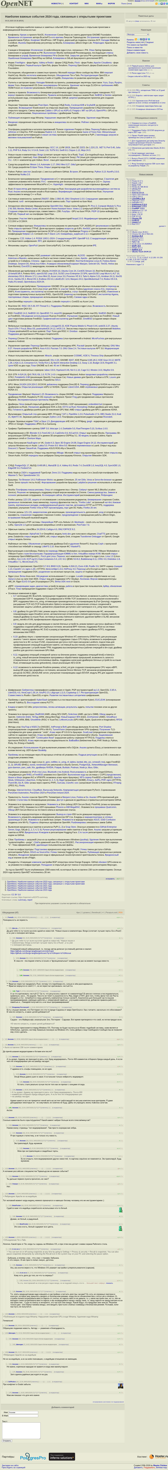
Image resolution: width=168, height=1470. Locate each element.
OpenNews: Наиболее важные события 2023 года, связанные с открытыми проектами (46, 882)
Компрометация (71, 790)
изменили (36, 862)
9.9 (48, 566)
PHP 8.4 (17, 150)
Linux (137, 21)
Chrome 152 (137, 218)
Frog (74, 397)
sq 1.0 (96, 690)
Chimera (35, 261)
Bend (46, 160)
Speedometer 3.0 (31, 475)
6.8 (34, 374)
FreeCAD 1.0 (48, 433)
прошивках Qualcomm (105, 807)
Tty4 (17, 991)
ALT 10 (115, 273)
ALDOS (81, 255)
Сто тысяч (83, 832)
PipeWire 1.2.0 (76, 414)
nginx (109, 780)
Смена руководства (97, 492)
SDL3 (57, 380)
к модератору (55, 917)
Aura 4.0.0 (45, 348)
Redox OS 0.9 (110, 279)
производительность (75, 512)
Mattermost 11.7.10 (139, 210)
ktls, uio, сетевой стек (94, 762)
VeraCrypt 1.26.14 (29, 692)
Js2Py (97, 780)
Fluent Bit (12, 783)
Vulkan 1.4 (30, 238)
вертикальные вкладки (27, 505)
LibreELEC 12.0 (61, 279)
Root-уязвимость (78, 772)
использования (41, 316)
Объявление (34, 544)
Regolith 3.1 (111, 363)
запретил (73, 98)
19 (69, 147)
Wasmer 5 (12, 475)
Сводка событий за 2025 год (139, 76)
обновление (116, 586)
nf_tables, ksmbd (75, 762)
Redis (67, 105)
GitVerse (12, 132)
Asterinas (12, 258)
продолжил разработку (97, 374)
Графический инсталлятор (56, 319)
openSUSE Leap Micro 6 (100, 273)
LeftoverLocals (66, 720)
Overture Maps (34, 438)
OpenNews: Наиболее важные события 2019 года (29, 890)
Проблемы (13, 755)
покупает (108, 72)
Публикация (14, 118)
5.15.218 (136, 260)
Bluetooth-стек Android (58, 772)
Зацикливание (106, 735)
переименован (84, 445)
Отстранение (93, 37)
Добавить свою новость (137, 53)
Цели (10, 365)
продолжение (113, 775)
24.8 (43, 529)
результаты (71, 707)
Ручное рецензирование (55, 830)
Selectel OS (94, 264)
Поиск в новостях (135, 47)
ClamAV (70, 783)
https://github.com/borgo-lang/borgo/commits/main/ (32, 951)
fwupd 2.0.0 (77, 218)
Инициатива (68, 78)
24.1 (26, 384)
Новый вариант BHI (70, 717)
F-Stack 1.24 (54, 234)
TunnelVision (59, 729)
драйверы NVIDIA (44, 767)
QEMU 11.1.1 (137, 212)
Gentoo (108, 95)
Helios (111, 264)
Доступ (60, 800)
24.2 (31, 384)
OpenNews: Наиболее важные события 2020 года (29, 888)
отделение (69, 129)
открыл (78, 410)
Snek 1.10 (44, 150)
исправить (110, 879)
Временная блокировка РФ (42, 55)
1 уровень (86, 912)
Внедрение (23, 855)
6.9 (14, 624)
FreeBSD (38, 775)
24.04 (51, 271)
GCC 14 (54, 147)
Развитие (54, 695)
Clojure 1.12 (74, 150)
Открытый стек (29, 414)
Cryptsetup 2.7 (73, 692)
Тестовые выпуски (86, 348)
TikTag (35, 717)
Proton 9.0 (53, 445)
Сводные (149, 42)
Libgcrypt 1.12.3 (138, 201)
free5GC (87, 228)
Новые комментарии (136, 50)
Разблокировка (78, 822)
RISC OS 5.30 (28, 306)
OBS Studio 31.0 (108, 414)
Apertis (84, 258)
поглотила (31, 75)
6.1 (92, 360)
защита (35, 500)
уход (101, 512)
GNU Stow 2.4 (69, 348)
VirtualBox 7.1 (14, 562)
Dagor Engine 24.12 (86, 443)
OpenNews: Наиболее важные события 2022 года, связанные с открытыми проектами (46, 884)
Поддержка (56, 306)
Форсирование (48, 482)
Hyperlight (58, 184)
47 (73, 360)
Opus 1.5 (45, 421)
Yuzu (105, 82)
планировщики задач (25, 586)
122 (25, 500)
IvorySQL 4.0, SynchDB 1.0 (107, 465)
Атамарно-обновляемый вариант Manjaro (67, 264)
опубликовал (91, 387)
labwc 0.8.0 (49, 370)
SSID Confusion (108, 820)
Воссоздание (33, 702)
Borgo (40, 155)
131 (30, 512)
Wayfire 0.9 (108, 370)
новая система (49, 135)
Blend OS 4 (32, 279)
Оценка (106, 182)
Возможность (33, 92)
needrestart (41, 765)
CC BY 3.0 (16, 895)
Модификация (91, 218)
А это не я (15, 1249)
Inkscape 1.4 (56, 428)
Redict (50, 63)
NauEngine (32, 443)
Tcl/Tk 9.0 (54, 150)
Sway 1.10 (87, 363)
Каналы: (130, 40)
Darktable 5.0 (69, 428)
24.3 (35, 384)
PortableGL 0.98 (22, 377)
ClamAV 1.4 (18, 569)
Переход (72, 65)
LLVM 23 (135, 220)
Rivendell (107, 417)
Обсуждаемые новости (146, 118)
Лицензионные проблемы (44, 113)
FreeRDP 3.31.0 (138, 208)
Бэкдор (11, 707)
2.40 (62, 199)
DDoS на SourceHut (39, 852)
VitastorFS (75, 546)
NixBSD (102, 313)
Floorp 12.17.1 (137, 181)
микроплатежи (40, 512)
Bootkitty (42, 750)
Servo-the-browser (103, 480)
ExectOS (26, 266)
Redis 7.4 (77, 465)
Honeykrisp (82, 407)
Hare (35, 157)
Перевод (12, 338)
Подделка (100, 738)
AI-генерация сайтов (52, 495)
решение (92, 482)
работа (69, 586)
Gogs (17, 830)
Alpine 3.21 (95, 276)
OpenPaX (33, 245)
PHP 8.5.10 (136, 216)
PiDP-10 (95, 211)
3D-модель (83, 435)
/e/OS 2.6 (60, 329)
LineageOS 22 (57, 326)
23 (83, 147)
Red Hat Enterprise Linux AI (89, 261)
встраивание (14, 518)
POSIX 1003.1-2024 (45, 238)
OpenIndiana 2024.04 (34, 282)
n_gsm (46, 762)
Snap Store (70, 827)
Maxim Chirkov (160, 1465)
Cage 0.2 (85, 370)
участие (65, 289)
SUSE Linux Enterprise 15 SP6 (72, 273)
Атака (52, 732)
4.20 (71, 566)
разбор (84, 839)
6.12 (15, 667)
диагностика (42, 586)
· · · (44, 917)
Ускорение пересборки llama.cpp (149, 106)
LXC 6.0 (62, 559)
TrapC (81, 155)
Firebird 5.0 (26, 468)
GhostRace (111, 717)
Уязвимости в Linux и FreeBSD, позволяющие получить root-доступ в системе (143, 125)
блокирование (94, 500)
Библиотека (28, 690)
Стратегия (109, 179)
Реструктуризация (89, 75)
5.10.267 (144, 260)
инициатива (60, 122)
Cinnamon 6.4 (30, 363)
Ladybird (82, 482)
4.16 (24, 374)
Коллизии (84, 579)
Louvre (113, 377)
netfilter (54, 762)
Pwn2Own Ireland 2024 (58, 793)
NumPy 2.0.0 (113, 172)
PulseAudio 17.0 (91, 414)
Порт (68, 201)
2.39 (57, 199)
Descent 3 (13, 448)
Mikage (60, 453)
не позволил (27, 88)
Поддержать (149, 1467)
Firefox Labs (85, 502)
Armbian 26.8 (137, 236)
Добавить (138, 1467)
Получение (104, 729)
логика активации (56, 707)
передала (33, 455)
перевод (54, 502)
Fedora (80, 797)
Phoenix (60, 807)
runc (77, 783)
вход (143, 1)
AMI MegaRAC (73, 807)
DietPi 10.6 (136, 246)
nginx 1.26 (30, 569)
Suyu (111, 82)
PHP (103, 780)
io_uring (62, 762)
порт (46, 289)
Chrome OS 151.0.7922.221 (142, 234)
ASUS (96, 820)
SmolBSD (87, 319)
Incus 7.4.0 (136, 185)
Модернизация (112, 348)
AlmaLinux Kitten (38, 264)
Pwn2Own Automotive (18, 793)
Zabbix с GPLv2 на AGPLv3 (58, 110)
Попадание (46, 865)
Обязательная (109, 132)
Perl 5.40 (110, 147)
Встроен (74, 172)
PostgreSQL (85, 765)
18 (66, 147)
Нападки (105, 40)
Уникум (15, 1184)
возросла (69, 228)
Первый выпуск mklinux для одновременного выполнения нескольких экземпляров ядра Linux (144, 68)
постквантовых (66, 695)
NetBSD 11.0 (137, 250)
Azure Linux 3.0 (58, 276)
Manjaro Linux (69, 797)
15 (42, 326)
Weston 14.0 (96, 370)
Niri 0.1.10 (75, 370)
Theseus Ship (97, 356)
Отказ (91, 50)
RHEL (29, 775)
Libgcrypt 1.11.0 (58, 692)
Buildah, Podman (70, 767)
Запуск (11, 579)
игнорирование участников (101, 1402)
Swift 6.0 (64, 150)
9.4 (20, 273)
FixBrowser (41, 480)
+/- (103, 912)
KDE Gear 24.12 (106, 360)
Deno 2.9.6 (136, 191)
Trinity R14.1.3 (45, 363)
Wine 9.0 (63, 445)
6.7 (31, 374)
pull (142, 261)
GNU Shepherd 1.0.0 (75, 199)
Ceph (100, 544)
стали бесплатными (33, 554)
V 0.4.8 (35, 150)
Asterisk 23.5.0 (138, 193)
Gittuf (73, 164)
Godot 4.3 (49, 443)
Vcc (10, 160)
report (29, 900)
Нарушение (50, 118)
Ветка (22, 576)
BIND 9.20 (56, 566)
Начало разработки (22, 348)
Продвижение (47, 179)
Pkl (78, 157)
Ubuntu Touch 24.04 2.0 (141, 252)
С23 (22, 238)
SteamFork (31, 448)
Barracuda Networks (52, 790)
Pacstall (80, 346)
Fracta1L (11, 917)
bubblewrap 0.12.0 (139, 205)
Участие (23, 218)
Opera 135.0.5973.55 (140, 195)
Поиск (123, 3)
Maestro (23, 258)
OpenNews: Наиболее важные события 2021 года (29, 886)
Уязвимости (33, 820)
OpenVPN (101, 110)
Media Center (31, 208)
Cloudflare (37, 790)
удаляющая (42, 845)
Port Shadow (105, 727)
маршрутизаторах (93, 817)
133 (29, 500)
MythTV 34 (17, 417)
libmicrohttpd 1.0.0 (54, 569)
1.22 (91, 147)
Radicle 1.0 (50, 132)
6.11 (15, 655)
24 (25, 473)
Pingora (84, 231)
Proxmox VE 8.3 (74, 276)
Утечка (83, 849)
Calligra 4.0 (51, 529)
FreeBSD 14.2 (20, 313)
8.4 (38, 465)
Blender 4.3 (35, 433)
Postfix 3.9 (94, 566)
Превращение (44, 286)
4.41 (20, 374)
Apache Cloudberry (103, 63)
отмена (109, 53)
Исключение (51, 35)
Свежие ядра (80, 297)
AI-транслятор (20, 189)
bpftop (106, 586)
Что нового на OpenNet (137, 45)
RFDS (119, 720)
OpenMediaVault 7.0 (93, 279)
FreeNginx (20, 63)
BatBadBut (74, 740)
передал (71, 72)
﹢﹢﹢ (39, 917)
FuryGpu (66, 211)
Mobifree (116, 329)
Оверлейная (47, 522)
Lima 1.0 (109, 556)
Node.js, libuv (86, 767)
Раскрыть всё (111, 912)
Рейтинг (85, 122)
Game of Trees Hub (92, 132)
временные (13, 502)
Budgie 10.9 (98, 363)
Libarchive (30, 780)
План (33, 365)
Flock (77, 63)
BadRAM (39, 714)
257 (47, 199)
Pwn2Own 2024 (37, 793)
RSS (120, 912)
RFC (40, 241)
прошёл (24, 482)
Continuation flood (45, 738)
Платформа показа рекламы (30, 490)
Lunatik (79, 576)
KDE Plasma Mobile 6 (75, 326)
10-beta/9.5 (13, 273)
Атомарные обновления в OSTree (149, 109)
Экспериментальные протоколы (33, 400)
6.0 (89, 360)
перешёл (27, 301)
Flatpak (57, 767)
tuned (32, 765)
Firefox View (36, 508)
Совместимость (15, 695)
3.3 (111, 690)
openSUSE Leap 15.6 (47, 273)
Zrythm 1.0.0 (55, 417)
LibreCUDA (73, 387)
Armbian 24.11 (108, 276)
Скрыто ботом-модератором (54, 970)
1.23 (96, 147)
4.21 (75, 566)
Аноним (19, 938)
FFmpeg (117, 783)
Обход (102, 714)
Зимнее (111, 492)
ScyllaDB (90, 105)
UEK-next (65, 581)
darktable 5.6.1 (137, 203)
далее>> (162, 226)
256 (43, 199)
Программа (111, 433)
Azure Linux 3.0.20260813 (142, 244)
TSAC (36, 421)
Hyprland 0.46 (62, 370)
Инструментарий (105, 443)
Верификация (65, 191)
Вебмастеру (161, 1467)
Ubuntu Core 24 (68, 271)
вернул (11, 95)
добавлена (52, 384)
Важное (146, 61)
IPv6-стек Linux (39, 772)
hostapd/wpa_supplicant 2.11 (74, 234)
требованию (107, 85)
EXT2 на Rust (69, 407)
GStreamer (20, 780)
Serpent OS (23, 264)
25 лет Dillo (80, 480)
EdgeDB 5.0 (14, 468)
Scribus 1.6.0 (101, 428)
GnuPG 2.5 (44, 692)
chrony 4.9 (136, 189)
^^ (36, 928)
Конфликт (35, 40)
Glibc (95, 767)
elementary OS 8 (16, 276)
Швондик (12, 1333)
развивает (46, 255)
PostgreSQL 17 (22, 465)
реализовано (102, 226)
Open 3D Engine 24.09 (65, 443)
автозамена (80, 505)
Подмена (33, 822)
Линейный (96, 912)
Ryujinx (118, 82)
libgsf (61, 780)
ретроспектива (40, 707)
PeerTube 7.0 (83, 525)
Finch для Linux (48, 556)
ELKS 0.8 (26, 581)
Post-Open (43, 105)
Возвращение (25, 108)
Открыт (47, 167)
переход (112, 286)
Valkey (42, 63)
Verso (89, 480)
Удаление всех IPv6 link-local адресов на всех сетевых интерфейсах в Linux (147, 102)
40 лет (57, 365)
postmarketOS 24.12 (45, 329)
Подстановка (41, 849)
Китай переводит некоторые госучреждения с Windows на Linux (142, 154)
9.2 (78, 559)
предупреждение (70, 515)
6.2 (95, 360)
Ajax (78, 912)
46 (70, 360)
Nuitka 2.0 (25, 174)
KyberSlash (42, 700)
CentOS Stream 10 (86, 271)
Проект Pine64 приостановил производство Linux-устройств (141, 137)
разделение (44, 572)
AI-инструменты (22, 291)
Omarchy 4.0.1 (137, 238)
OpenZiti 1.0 (20, 525)
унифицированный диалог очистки (56, 505)
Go (87, 797)
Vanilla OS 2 (20, 279)
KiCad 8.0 (73, 433)
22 (81, 147)
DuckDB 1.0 (88, 465)
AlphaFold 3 (35, 534)
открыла (18, 228)
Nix (33, 767)
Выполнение (50, 53)
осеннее (12, 495)
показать (109, 1283)
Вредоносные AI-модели (37, 832)
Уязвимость (52, 804)
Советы (146, 85)
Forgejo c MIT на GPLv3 (83, 110)
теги (129, 3)
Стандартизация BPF (66, 238)
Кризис (23, 35)
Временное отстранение (20, 37)
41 (34, 273)
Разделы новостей (135, 42)
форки (11, 85)
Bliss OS (31, 329)
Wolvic (50, 480)
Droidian (74, 331)
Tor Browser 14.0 (27, 480)
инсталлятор (37, 291)
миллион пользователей (20, 137)
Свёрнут (83, 490)
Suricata (61, 783)
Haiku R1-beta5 (15, 282)
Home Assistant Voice (61, 208)
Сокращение (92, 199)
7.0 (62, 414)
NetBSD (99, 95)
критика (59, 37)
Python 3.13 (100, 172)
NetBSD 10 (33, 313)
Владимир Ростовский (20, 1007)
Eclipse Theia (36, 167)
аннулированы (50, 85)
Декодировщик (58, 421)
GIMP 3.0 (44, 428)
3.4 (114, 690)
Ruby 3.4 (26, 150)
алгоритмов (80, 695)
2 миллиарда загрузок (106, 135)
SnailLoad (88, 732)
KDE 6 (86, 356)
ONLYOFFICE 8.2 (66, 529)
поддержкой (34, 473)
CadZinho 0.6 (61, 433)
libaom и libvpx (15, 777)
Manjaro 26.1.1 (137, 240)
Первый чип (23, 214)
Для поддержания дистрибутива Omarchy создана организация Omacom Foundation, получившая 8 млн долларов (146, 143)
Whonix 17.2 (30, 276)
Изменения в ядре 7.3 (135, 264)
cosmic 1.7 (136, 222)
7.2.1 (134, 258)
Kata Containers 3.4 (47, 559)
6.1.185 (129, 260)
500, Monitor (18, 208)
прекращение (36, 297)
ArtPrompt (55, 727)
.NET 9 (102, 147)
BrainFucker (16, 1205)
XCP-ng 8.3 (32, 559)
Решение (21, 492)
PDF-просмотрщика (53, 508)
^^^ (39, 928)
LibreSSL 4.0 (14, 692)
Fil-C (43, 182)
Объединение (63, 75)
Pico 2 (94, 206)
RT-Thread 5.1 (43, 306)
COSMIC (78, 356)
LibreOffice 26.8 (138, 199)
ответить (33, 917)
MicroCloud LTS (29, 562)
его (53, 37)
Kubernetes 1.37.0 (139, 206)
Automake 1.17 (48, 164)
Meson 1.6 (35, 164)
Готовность (18, 410)
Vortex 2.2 (77, 208)
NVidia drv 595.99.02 (140, 187)
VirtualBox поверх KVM (89, 554)
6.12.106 (152, 258)
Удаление (74, 85)
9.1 (45, 465)
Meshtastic (79, 522)
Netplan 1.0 (28, 234)
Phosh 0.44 (92, 326)
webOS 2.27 (104, 326)
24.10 (57, 271)
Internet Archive (24, 790)
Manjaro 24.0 (76, 279)
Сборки (11, 331)
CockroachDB (77, 105)
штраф (25, 55)
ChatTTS (101, 534)
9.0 (42, 465)
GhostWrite (35, 720)
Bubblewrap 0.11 (89, 559)
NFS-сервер (86, 777)
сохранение (26, 515)
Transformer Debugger (90, 536)
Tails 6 (86, 276)
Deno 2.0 (56, 473)
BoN (65, 727)
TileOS (104, 264)
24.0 (21, 384)
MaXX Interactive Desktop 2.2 (67, 363)
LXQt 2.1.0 (18, 363)
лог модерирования (117, 1402)
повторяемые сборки (18, 297)
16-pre (46, 326)
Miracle (48, 356)
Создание (13, 211)
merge (137, 261)
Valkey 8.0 (67, 465)
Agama (114, 294)
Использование (31, 747)
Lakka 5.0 (42, 445)
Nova (21, 404)
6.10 (15, 637)
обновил (102, 862)
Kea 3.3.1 (135, 224)
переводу (53, 551)
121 (26, 512)
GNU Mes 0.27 (63, 164)
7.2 (133, 261)
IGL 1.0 (40, 374)
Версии (94, 579)
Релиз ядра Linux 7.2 (140, 73)
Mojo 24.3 (85, 150)
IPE (94, 245)
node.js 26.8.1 (137, 197)
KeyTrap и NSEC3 (30, 727)
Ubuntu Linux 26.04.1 (140, 232)
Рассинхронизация (84, 842)
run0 (21, 201)
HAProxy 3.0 (70, 569)
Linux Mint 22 (44, 276)
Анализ (17, 191)
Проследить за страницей (13, 1467)
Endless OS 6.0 (46, 279)
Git (19, 783)
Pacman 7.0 (56, 348)
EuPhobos (12, 1381)
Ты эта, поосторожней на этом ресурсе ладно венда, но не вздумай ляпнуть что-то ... (65, 1283)
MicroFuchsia (98, 338)
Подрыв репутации (87, 755)
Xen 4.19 (21, 559)
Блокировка (69, 43)
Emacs (90, 780)
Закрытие (75, 55)
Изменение (112, 291)
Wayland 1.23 (38, 394)
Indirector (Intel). (24, 717)
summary (22, 900)
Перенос (61, 556)
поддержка (108, 505)
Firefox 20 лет (89, 508)
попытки (89, 707)
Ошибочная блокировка (19, 58)
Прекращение (76, 108)
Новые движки (74, 377)
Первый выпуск (33, 65)
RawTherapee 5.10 (85, 428)
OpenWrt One (56, 206)
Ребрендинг (98, 43)
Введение (13, 122)
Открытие (87, 455)
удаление (74, 544)
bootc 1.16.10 (137, 214)
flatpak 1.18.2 (137, 183)
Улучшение (108, 191)
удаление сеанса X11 (94, 289)
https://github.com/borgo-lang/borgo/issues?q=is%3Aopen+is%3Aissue (40, 953)
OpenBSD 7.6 (46, 313)
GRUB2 (17, 765)
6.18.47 (145, 258)
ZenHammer (93, 717)
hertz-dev (66, 534)
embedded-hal (95, 404)
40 (31, 273)
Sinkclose (72, 714)
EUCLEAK (100, 700)
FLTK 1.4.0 (50, 374)
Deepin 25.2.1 (137, 248)
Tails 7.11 (136, 242)
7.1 (66, 414)
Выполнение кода (76, 775)
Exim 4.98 (83, 566)
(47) (16, 913)
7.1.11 (139, 258)
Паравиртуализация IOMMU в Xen (60, 554)
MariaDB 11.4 (54, 465)
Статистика (22, 800)
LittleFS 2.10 (48, 546)
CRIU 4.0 (102, 559)
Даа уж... (15, 928)
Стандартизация (98, 238)
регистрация (150, 1)
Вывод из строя (64, 814)
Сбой (36, 842)
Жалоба (22, 43)
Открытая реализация (32, 387)
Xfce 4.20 (54, 360)
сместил (27, 172)
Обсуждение (27, 316)
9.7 (44, 566)
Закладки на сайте (10, 1465)
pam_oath (26, 767)
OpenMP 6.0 (83, 238)
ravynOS (58, 313)
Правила (52, 95)
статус (75, 291)
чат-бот (108, 502)
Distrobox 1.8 (113, 559)
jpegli (89, 421)
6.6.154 (159, 258)
